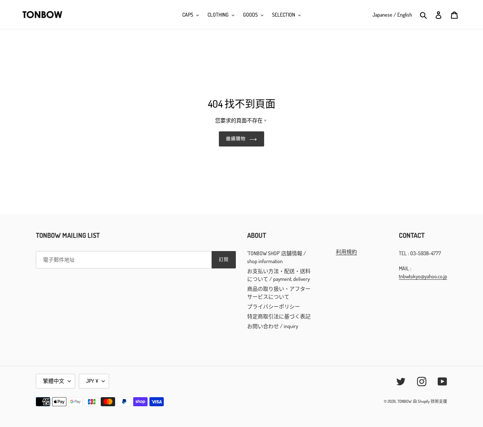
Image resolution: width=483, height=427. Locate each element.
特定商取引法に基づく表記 (279, 316)
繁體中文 (53, 381)
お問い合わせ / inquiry (272, 326)
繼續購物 (236, 139)
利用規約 (346, 251)
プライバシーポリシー (273, 306)
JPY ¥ (92, 381)
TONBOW (404, 401)
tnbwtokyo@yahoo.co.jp (423, 276)
